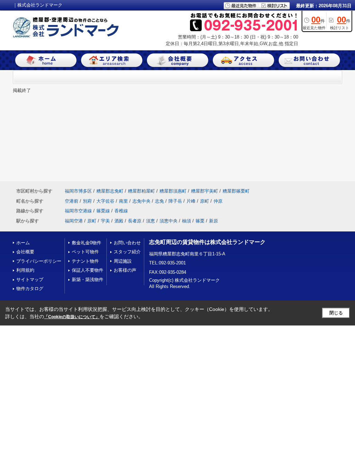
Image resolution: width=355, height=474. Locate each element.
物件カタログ (29, 288)
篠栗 (200, 220)
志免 (159, 201)
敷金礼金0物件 (86, 242)
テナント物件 (85, 261)
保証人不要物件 (87, 270)
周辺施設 (123, 261)
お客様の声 (125, 270)
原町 (204, 201)
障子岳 (175, 201)
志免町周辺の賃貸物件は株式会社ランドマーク (207, 242)
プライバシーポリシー (38, 261)
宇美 (105, 220)
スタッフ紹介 (127, 251)
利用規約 (25, 270)
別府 (87, 201)
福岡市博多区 (78, 191)
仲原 (218, 201)
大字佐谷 (105, 201)
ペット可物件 (85, 251)
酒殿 (118, 220)
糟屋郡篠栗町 (236, 191)
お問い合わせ (127, 242)
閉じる (336, 312)
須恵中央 (168, 220)
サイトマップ (29, 279)
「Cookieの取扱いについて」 (71, 316)
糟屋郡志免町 (109, 191)
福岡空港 (74, 220)
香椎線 (121, 210)
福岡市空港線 (78, 210)
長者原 (134, 220)
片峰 (191, 201)
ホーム (23, 242)
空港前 (71, 201)
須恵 (150, 220)
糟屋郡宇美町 (204, 191)
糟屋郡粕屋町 (141, 191)
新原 (213, 220)
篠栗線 (103, 210)
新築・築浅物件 (87, 279)
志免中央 (141, 201)
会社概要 (25, 251)
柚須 (186, 220)
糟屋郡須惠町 (173, 191)
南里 (123, 201)
